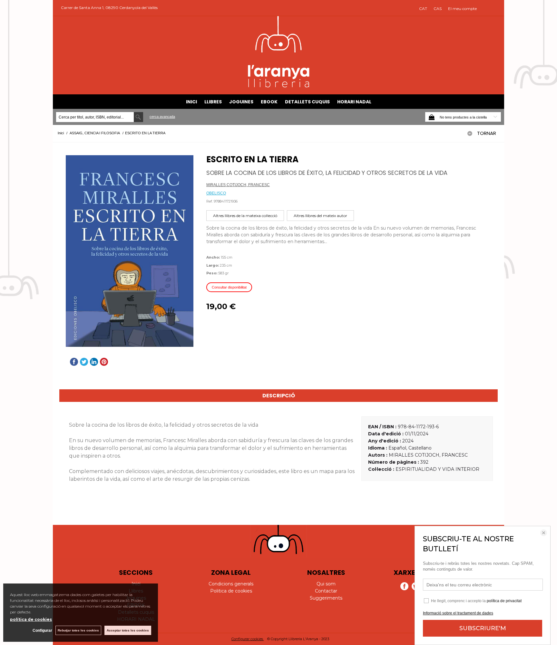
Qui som (326, 584)
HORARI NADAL (354, 102)
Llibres (213, 102)
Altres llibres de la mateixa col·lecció (245, 215)
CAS (438, 8)
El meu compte (462, 8)
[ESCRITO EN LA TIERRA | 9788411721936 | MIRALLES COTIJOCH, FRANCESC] (129, 251)
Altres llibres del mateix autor (320, 215)
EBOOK (269, 102)
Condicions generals (231, 584)
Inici (191, 102)
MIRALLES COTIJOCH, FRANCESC (238, 185)
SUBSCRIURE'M (482, 628)
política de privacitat (504, 601)
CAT (423, 8)
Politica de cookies (231, 591)
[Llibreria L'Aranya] (278, 86)
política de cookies (31, 619)
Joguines (241, 102)
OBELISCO (216, 193)
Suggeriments (326, 598)
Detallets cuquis (307, 102)
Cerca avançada (162, 117)
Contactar (326, 591)
